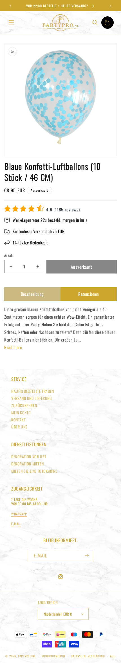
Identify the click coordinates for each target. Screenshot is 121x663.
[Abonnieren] (86, 555)
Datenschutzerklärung (88, 656)
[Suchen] (95, 22)
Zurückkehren (24, 405)
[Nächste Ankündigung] (110, 6)
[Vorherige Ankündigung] (10, 6)
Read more (13, 347)
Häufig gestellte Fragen (32, 391)
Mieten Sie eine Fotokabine (34, 471)
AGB (112, 656)
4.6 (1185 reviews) (62, 209)
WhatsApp (19, 513)
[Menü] (11, 22)
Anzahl (9, 255)
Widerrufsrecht (54, 656)
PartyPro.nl (27, 656)
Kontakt (18, 420)
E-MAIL (16, 523)
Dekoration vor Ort (28, 456)
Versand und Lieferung (31, 398)
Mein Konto (21, 412)
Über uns (19, 427)
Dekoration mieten (27, 464)
